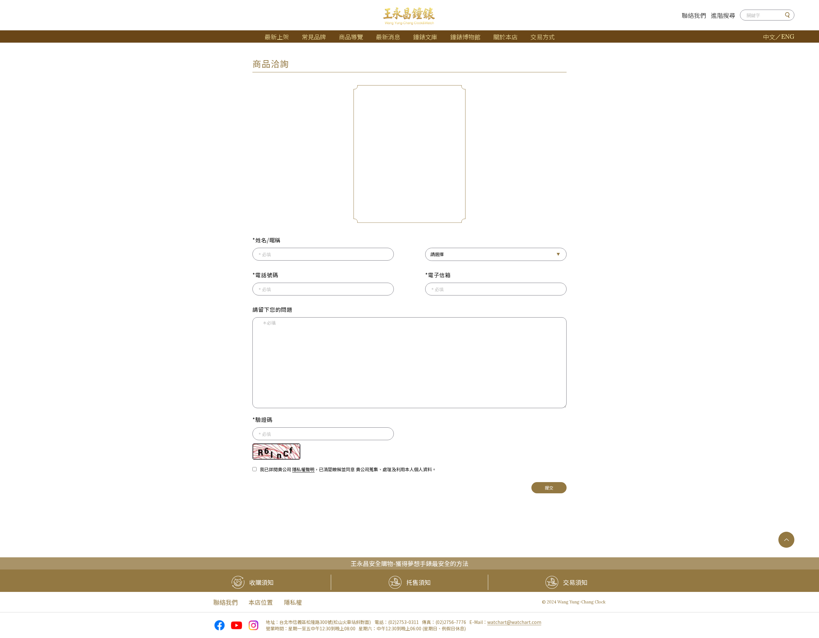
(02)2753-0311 (403, 622)
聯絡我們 (694, 15)
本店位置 (261, 602)
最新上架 (277, 37)
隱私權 (293, 602)
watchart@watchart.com (514, 622)
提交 (549, 488)
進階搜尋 (723, 15)
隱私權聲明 (303, 469)
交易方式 (542, 37)
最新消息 (388, 37)
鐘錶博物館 (465, 37)
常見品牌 (314, 37)
